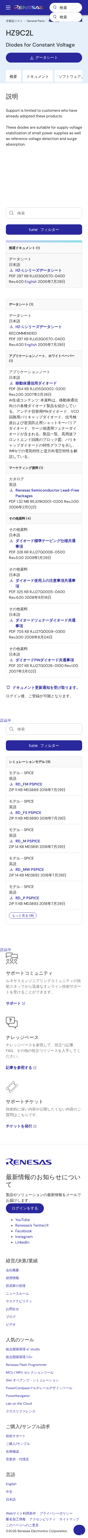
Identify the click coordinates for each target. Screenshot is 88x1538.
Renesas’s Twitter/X (32, 1225)
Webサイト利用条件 (21, 1513)
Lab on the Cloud (19, 1403)
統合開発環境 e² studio (23, 1349)
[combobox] (66, 17)
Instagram (24, 1236)
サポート (13, 1003)
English (11, 1484)
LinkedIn (22, 1242)
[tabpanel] (44, 1048)
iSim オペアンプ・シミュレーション (32, 1380)
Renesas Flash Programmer (26, 1365)
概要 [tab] (13, 76)
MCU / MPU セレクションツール (30, 1372)
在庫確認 (12, 1451)
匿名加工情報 (16, 1519)
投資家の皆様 (16, 1286)
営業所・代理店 (17, 1459)
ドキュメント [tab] (38, 76)
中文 (9, 1492)
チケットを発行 (19, 1126)
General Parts (36, 21)
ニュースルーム (17, 1293)
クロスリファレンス (20, 1411)
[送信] (55, 17)
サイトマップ (69, 1519)
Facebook (23, 1231)
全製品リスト (14, 21)
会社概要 (12, 1270)
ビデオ (11, 1324)
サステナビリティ (19, 1301)
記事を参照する (19, 1067)
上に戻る (81, 1534)
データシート (46, 57)
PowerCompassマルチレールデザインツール (39, 1388)
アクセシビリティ (42, 1519)
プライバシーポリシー (56, 1513)
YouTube (22, 1219)
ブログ (11, 1317)
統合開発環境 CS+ (19, 1357)
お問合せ (12, 1309)
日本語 (11, 1499)
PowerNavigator (18, 1396)
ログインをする (25, 1208)
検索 (66, 7)
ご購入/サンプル (18, 1444)
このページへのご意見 (22, 1525)
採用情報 (12, 1278)
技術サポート (16, 1436)
